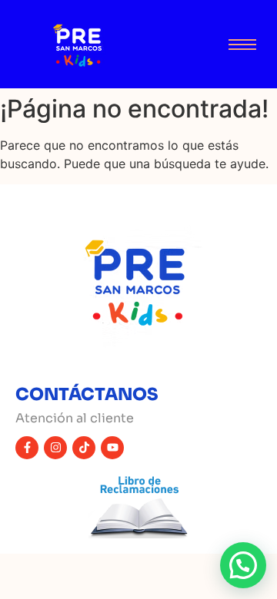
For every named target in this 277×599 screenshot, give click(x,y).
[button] (243, 565)
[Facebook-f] (26, 447)
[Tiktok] (83, 447)
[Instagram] (55, 447)
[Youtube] (112, 447)
